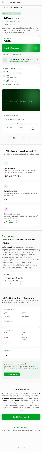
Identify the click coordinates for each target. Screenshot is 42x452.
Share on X (21, 448)
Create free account (11, 374)
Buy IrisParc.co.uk (20, 417)
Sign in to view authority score (15, 119)
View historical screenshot (22, 138)
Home (4, 7)
